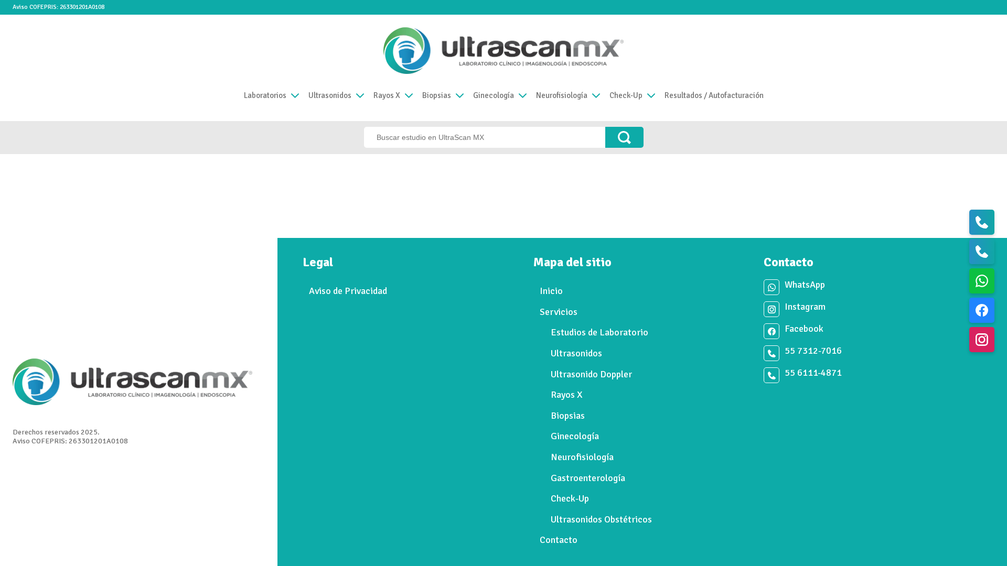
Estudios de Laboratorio (599, 332)
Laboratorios (265, 95)
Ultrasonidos (329, 95)
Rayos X (386, 95)
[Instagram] (981, 339)
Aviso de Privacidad (348, 291)
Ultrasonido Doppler (591, 374)
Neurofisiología (561, 95)
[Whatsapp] (981, 280)
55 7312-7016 (813, 350)
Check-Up (625, 95)
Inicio (551, 291)
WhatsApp (805, 284)
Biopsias (436, 95)
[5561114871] (981, 251)
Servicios (558, 312)
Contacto (558, 540)
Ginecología (493, 95)
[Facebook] (981, 310)
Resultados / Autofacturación (714, 95)
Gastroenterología (588, 478)
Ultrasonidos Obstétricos (601, 519)
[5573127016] (981, 222)
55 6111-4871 (813, 372)
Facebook (804, 328)
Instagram (805, 306)
